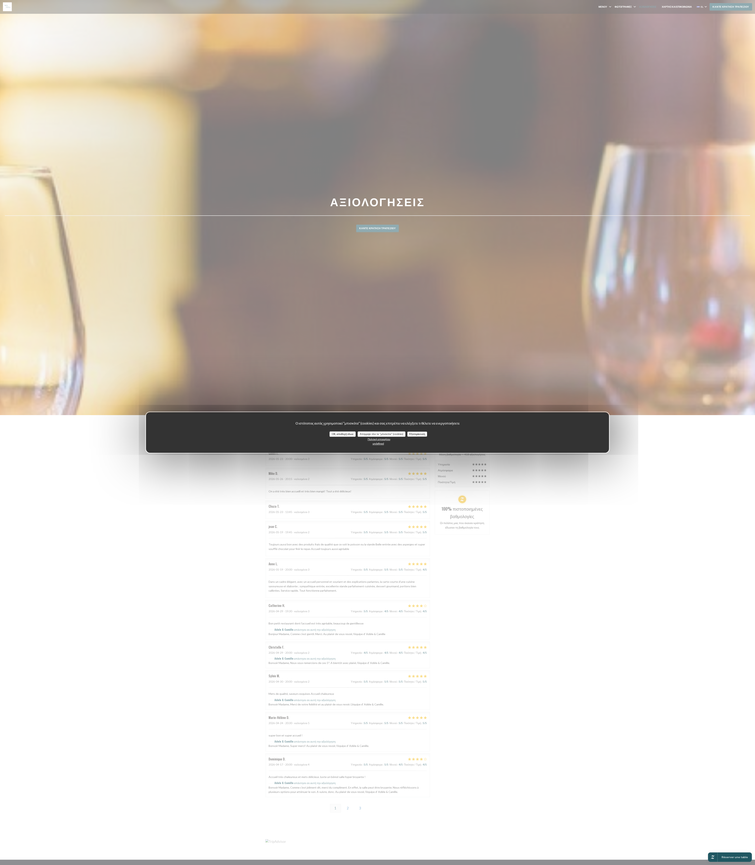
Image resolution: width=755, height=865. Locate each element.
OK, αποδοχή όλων (343, 434)
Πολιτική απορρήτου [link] (379, 439)
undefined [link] (378, 443)
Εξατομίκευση (417, 434)
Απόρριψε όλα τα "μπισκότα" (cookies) (381, 434)
